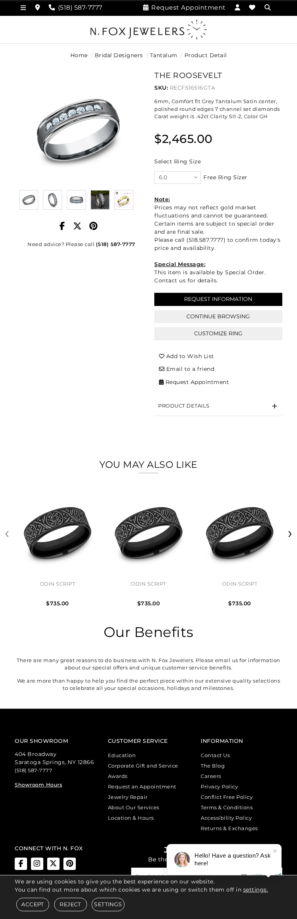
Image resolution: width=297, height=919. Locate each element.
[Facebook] (62, 226)
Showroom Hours (38, 784)
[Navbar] (23, 8)
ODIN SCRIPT (57, 584)
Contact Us (215, 755)
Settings (108, 904)
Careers (211, 776)
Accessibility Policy (226, 818)
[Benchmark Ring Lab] (123, 200)
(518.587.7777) (205, 239)
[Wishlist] (252, 7)
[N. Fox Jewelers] (148, 28)
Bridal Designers (119, 55)
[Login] (238, 7)
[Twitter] (77, 226)
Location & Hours (131, 818)
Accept (32, 904)
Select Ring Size (177, 161)
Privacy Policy (219, 786)
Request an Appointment (142, 786)
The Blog (213, 766)
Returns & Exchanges (229, 828)
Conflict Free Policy (227, 797)
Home (79, 55)
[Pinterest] (93, 226)
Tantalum (164, 55)
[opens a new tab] (21, 864)
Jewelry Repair (128, 797)
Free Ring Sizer (225, 177)
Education (122, 755)
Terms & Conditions (227, 807)
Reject (70, 904)
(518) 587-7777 (115, 244)
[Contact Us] (37, 7)
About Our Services (133, 807)
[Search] (269, 7)
